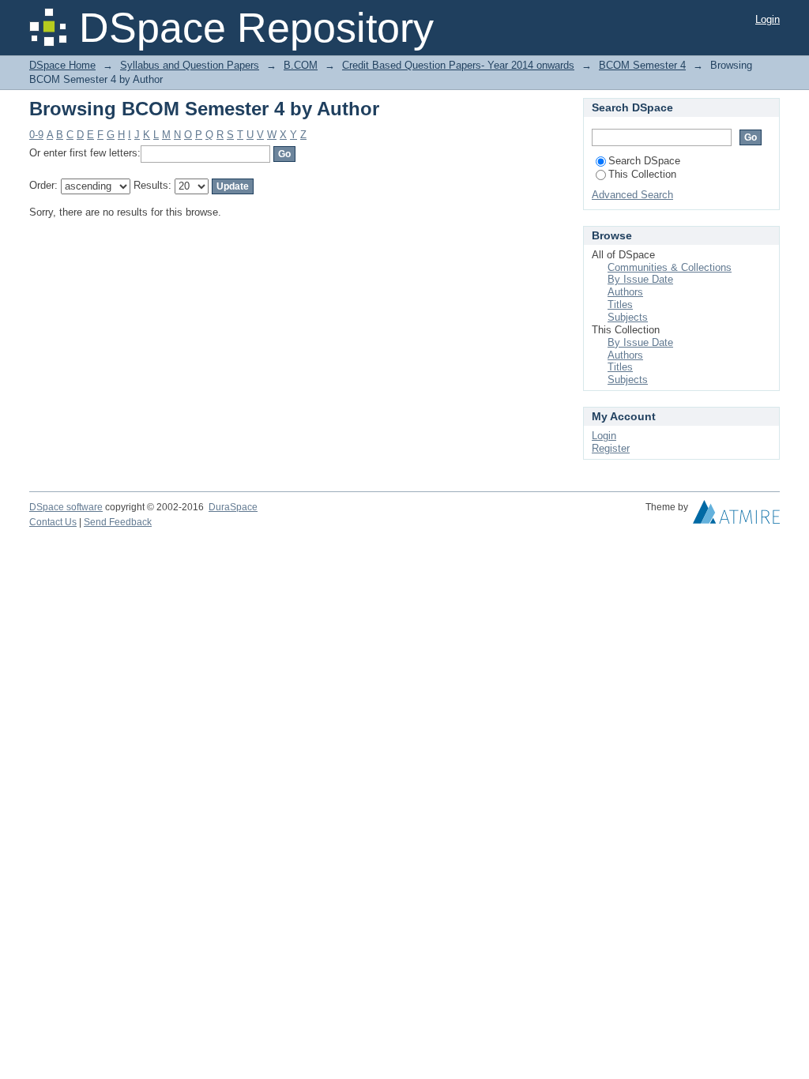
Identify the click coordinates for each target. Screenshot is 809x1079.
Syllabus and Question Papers (189, 65)
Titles (620, 304)
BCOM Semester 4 (642, 65)
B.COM (301, 65)
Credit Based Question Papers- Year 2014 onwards (458, 65)
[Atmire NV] (736, 515)
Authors (625, 292)
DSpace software (66, 507)
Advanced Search (632, 195)
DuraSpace (233, 507)
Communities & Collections (670, 267)
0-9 (36, 135)
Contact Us (53, 522)
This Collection (642, 174)
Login (767, 19)
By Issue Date (640, 279)
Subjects (628, 317)
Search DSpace (644, 161)
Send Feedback (118, 522)
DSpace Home (62, 65)
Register (611, 448)
